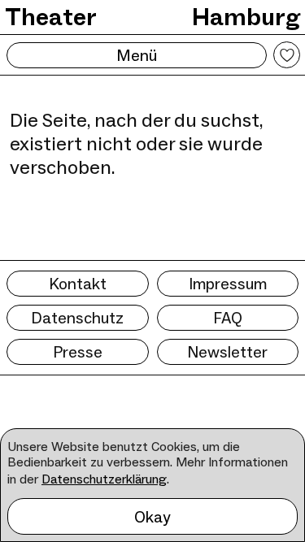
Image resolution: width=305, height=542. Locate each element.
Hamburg (246, 17)
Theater (51, 17)
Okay (152, 517)
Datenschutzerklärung (104, 479)
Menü (136, 55)
